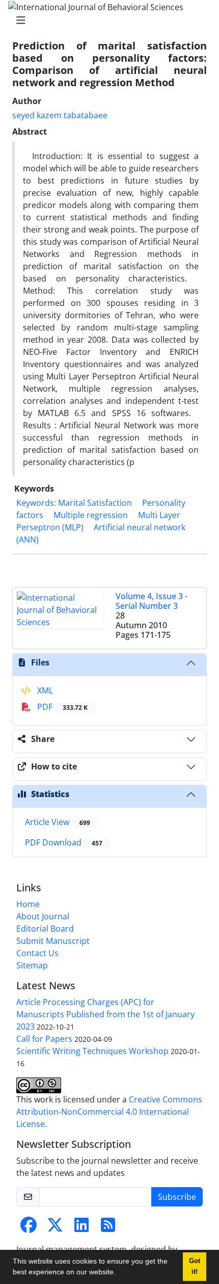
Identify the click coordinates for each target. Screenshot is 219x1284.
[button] (119, 1273)
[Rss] (108, 1228)
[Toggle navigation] (106, 20)
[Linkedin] (81, 1228)
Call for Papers (44, 1038)
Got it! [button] (194, 1266)
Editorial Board (45, 928)
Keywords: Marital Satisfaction (74, 502)
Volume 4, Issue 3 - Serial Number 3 (151, 600)
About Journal (42, 916)
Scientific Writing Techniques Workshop (92, 1051)
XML (44, 690)
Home (28, 904)
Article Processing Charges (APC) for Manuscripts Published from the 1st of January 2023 (105, 1014)
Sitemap (32, 965)
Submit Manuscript (53, 940)
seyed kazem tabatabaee (59, 115)
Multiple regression (90, 515)
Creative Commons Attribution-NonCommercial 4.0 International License (109, 1111)
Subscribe (177, 1196)
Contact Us (37, 953)
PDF (61, 706)
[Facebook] (28, 1228)
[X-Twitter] (55, 1228)
